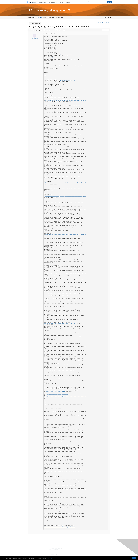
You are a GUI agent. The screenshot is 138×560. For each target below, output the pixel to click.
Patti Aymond (34, 38)
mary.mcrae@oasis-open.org (66, 53)
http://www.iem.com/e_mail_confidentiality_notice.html (59, 527)
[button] (53, 2)
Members (59, 17)
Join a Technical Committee (76, 551)
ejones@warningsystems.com (67, 80)
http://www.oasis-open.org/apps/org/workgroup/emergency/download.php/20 (65, 100)
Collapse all (105, 22)
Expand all (98, 22)
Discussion (41, 17)
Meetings (50, 17)
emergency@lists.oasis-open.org (55, 57)
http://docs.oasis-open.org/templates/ (57, 394)
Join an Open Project (75, 549)
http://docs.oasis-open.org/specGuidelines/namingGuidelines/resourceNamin (65, 396)
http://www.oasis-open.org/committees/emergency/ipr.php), (60, 323)
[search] (89, 2)
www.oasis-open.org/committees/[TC (55, 391)
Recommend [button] (105, 29)
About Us (92, 547)
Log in (109, 2)
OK (134, 558)
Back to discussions (35, 23)
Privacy (92, 548)
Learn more (50, 558)
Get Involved (73, 547)
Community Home (31, 17)
